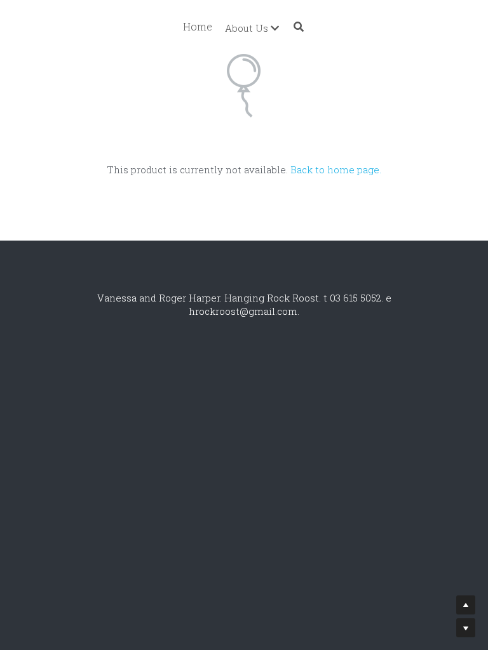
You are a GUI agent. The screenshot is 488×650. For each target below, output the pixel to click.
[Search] (299, 27)
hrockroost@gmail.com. (244, 311)
